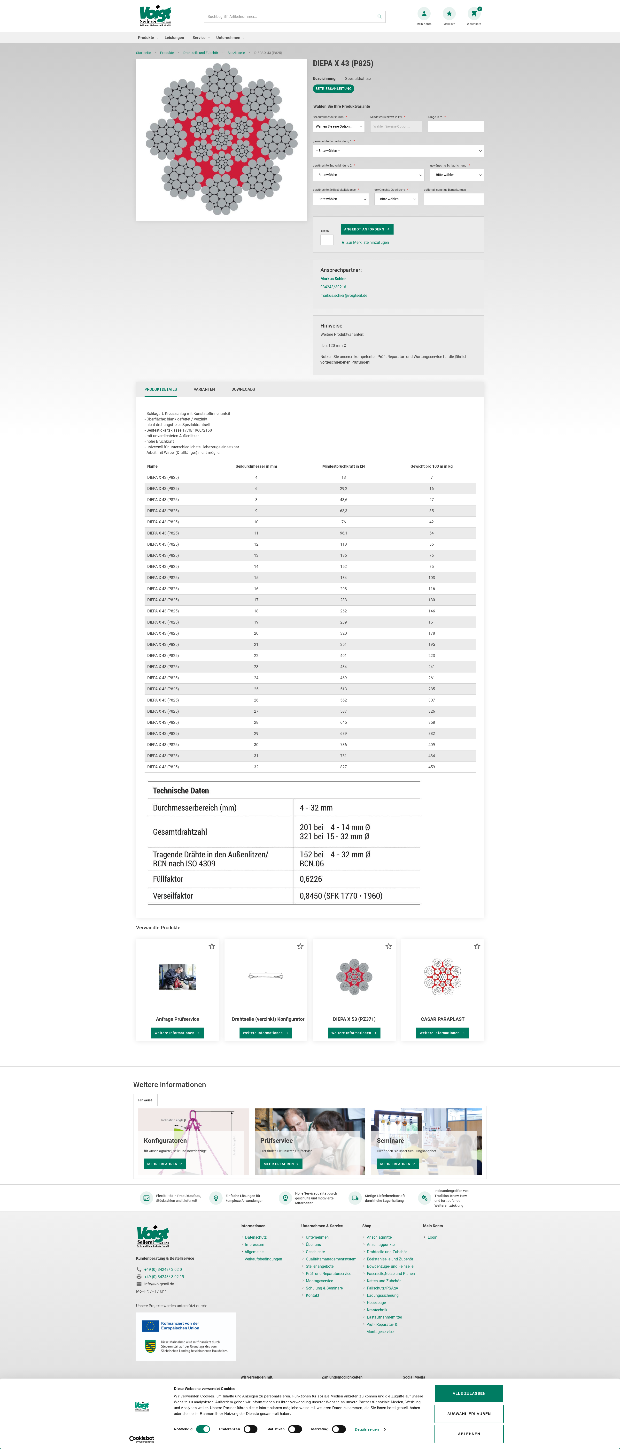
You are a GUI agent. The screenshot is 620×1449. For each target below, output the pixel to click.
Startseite (143, 53)
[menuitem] (147, 37)
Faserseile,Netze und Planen (391, 1273)
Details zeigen (367, 1429)
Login (432, 1237)
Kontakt (312, 1295)
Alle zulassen (469, 1393)
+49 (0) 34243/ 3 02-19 (164, 1276)
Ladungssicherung (383, 1295)
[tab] (161, 389)
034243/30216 (333, 287)
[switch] (250, 1430)
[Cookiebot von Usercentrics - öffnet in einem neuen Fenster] (142, 1439)
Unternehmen (317, 1237)
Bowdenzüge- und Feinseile (390, 1266)
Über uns (313, 1244)
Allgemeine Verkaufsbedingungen (263, 1255)
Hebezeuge (376, 1302)
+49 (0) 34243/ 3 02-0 (163, 1269)
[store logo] (155, 17)
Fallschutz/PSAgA (382, 1288)
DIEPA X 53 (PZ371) (354, 1019)
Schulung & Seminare (324, 1288)
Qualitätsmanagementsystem (331, 1259)
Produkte (167, 53)
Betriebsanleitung (334, 89)
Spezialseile (237, 53)
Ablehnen (469, 1434)
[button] (212, 946)
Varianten (204, 389)
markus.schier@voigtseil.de (343, 295)
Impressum (254, 1244)
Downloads (243, 389)
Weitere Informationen (175, 1033)
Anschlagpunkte (381, 1244)
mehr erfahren (162, 1164)
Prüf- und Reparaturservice (328, 1273)
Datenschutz (256, 1237)
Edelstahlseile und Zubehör (390, 1259)
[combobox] (295, 17)
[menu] (310, 37)
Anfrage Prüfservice (177, 1019)
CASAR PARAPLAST (443, 1019)
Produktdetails (161, 389)
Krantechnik (377, 1310)
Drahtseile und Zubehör (201, 53)
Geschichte (315, 1252)
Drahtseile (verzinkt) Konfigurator (268, 1019)
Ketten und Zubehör (384, 1281)
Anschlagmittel (380, 1237)
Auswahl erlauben (469, 1414)
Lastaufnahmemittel (384, 1317)
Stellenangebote (319, 1266)
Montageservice (319, 1281)
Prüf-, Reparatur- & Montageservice (381, 1328)
